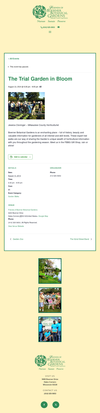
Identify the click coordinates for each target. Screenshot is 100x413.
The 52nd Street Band (80, 239)
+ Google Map (42, 216)
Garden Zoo (17, 239)
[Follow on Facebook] (44, 404)
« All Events (13, 58)
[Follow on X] (55, 404)
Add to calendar (20, 157)
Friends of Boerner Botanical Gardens (22, 210)
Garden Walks (13, 196)
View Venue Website (16, 226)
